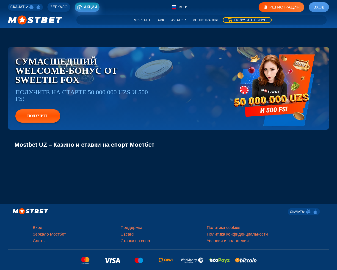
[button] (330, 262)
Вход (318, 7)
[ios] (38, 7)
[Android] (31, 7)
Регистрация (284, 7)
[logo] (35, 20)
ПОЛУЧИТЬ (38, 116)
